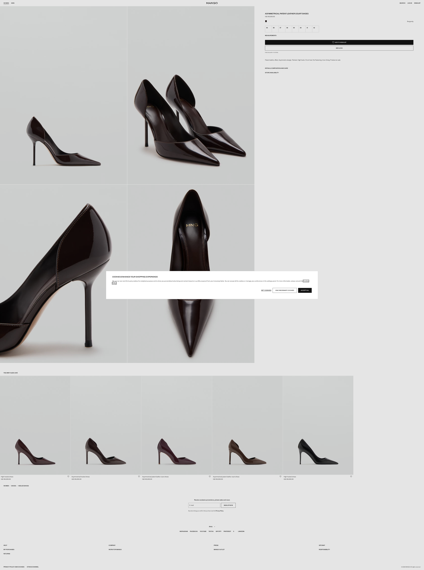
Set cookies (266, 290)
